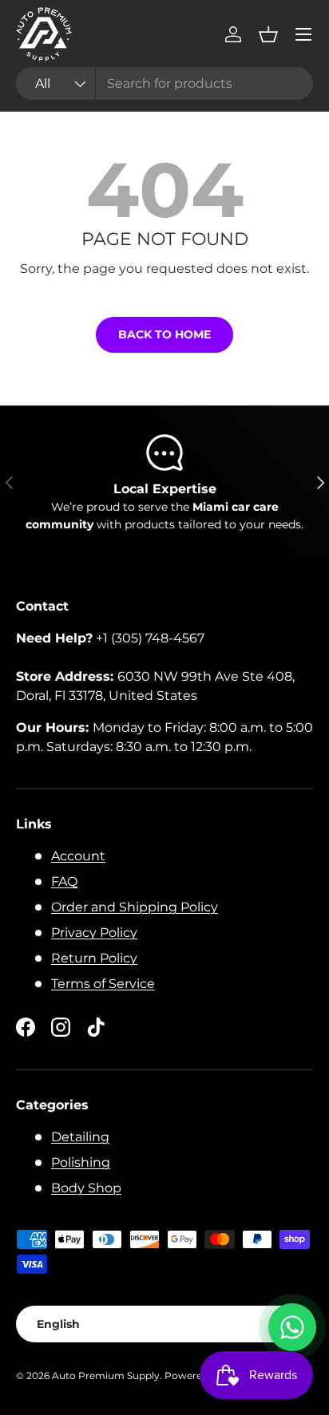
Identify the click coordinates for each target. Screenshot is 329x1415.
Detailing (80, 1136)
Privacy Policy (94, 932)
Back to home (164, 334)
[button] (268, 34)
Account (78, 856)
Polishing (80, 1162)
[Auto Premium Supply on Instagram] (60, 1027)
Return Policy (94, 958)
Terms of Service (103, 983)
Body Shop (86, 1188)
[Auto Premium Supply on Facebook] (25, 1027)
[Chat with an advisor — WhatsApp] (292, 1327)
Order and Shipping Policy (134, 907)
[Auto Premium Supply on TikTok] (95, 1027)
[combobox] (164, 83)
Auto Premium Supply (106, 1375)
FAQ (64, 881)
